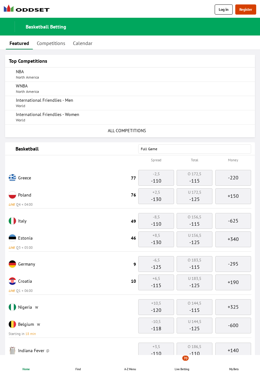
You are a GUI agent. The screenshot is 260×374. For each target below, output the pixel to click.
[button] (130, 160)
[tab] (19, 42)
